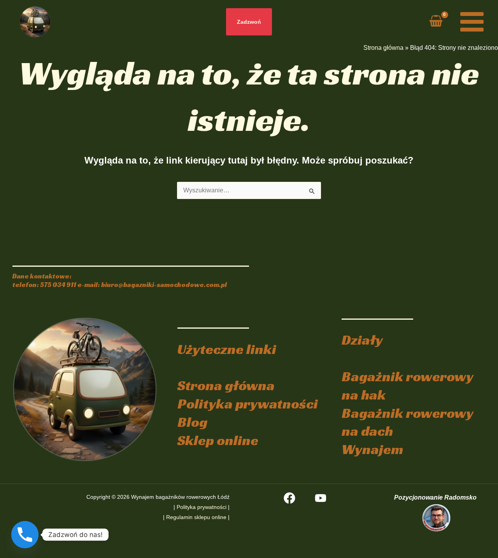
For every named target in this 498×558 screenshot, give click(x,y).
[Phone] (25, 534)
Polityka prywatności (247, 403)
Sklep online (217, 440)
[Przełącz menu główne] (472, 22)
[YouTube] (320, 498)
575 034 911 (58, 285)
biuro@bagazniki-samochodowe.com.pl (164, 285)
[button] (249, 21)
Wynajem (372, 449)
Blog (192, 422)
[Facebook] (289, 498)
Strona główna (383, 47)
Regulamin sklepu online (196, 517)
